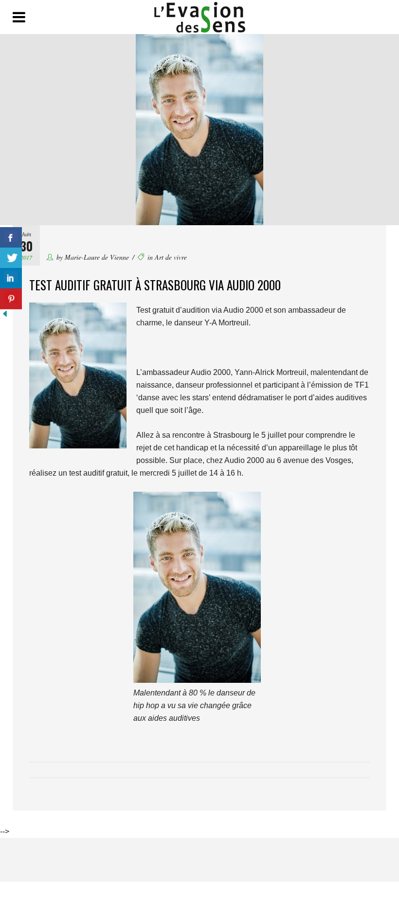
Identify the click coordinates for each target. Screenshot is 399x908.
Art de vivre (171, 257)
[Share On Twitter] (11, 258)
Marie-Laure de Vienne (97, 257)
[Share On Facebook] (11, 237)
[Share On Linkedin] (11, 278)
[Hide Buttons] (5, 316)
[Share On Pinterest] (11, 298)
